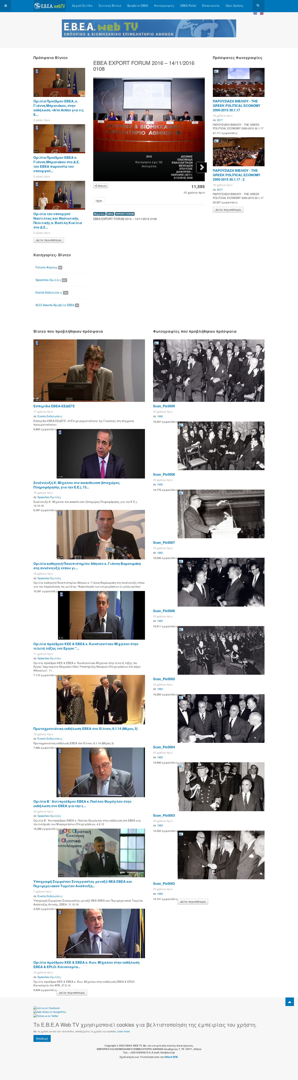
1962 (160, 416)
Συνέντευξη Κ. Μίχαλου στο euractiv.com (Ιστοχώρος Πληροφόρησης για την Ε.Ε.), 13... (76, 484)
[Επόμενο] (202, 167)
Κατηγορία (143, 162)
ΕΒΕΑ (110, 213)
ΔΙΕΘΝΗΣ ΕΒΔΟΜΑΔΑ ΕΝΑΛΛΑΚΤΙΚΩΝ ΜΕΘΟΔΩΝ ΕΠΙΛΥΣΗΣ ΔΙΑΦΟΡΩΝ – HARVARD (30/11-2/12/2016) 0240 (182, 167)
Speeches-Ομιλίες (50, 280)
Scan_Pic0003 (164, 815)
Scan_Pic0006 (164, 610)
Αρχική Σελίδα (82, 5)
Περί (99, 201)
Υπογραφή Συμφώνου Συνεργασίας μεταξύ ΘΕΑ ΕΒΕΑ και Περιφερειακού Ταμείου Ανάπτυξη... (82, 883)
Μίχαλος (99, 213)
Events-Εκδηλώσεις (51, 292)
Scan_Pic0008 (164, 474)
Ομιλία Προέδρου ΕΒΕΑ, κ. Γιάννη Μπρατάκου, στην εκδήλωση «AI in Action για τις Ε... (58, 108)
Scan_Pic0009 (164, 406)
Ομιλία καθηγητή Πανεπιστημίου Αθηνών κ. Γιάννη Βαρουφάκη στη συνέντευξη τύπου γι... (87, 565)
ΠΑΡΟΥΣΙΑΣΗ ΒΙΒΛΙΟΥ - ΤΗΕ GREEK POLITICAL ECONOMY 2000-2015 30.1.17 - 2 (236, 175)
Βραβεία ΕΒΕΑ (137, 5)
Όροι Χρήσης (234, 5)
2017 (220, 120)
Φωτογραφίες (164, 5)
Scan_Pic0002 (164, 883)
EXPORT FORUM (125, 213)
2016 (149, 156)
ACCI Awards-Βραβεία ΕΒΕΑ (56, 305)
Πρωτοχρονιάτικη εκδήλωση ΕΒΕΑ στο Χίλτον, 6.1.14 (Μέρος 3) (85, 728)
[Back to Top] (289, 1001)
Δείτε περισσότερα (48, 240)
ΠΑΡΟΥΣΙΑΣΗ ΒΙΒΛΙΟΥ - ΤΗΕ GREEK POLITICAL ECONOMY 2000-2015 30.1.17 (236, 105)
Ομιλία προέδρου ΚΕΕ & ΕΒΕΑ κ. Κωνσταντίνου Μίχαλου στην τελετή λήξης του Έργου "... (85, 646)
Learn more (123, 1031)
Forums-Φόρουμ (48, 267)
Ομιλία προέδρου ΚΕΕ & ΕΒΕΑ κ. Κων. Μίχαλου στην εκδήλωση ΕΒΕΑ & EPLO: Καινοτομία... (86, 964)
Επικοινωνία (211, 5)
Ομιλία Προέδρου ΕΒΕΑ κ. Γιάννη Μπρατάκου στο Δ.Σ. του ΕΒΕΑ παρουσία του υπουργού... (56, 164)
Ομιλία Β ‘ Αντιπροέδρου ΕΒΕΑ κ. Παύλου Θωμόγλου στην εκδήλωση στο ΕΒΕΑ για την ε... (82, 803)
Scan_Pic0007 (164, 542)
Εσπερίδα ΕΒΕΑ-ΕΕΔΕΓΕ (54, 406)
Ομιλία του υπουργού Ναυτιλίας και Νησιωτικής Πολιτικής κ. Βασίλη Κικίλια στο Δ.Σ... (57, 220)
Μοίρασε (102, 185)
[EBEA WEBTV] (49, 5)
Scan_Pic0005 (164, 679)
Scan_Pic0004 (164, 747)
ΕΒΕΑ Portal (188, 5)
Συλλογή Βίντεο (110, 5)
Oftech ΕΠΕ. (171, 1057)
